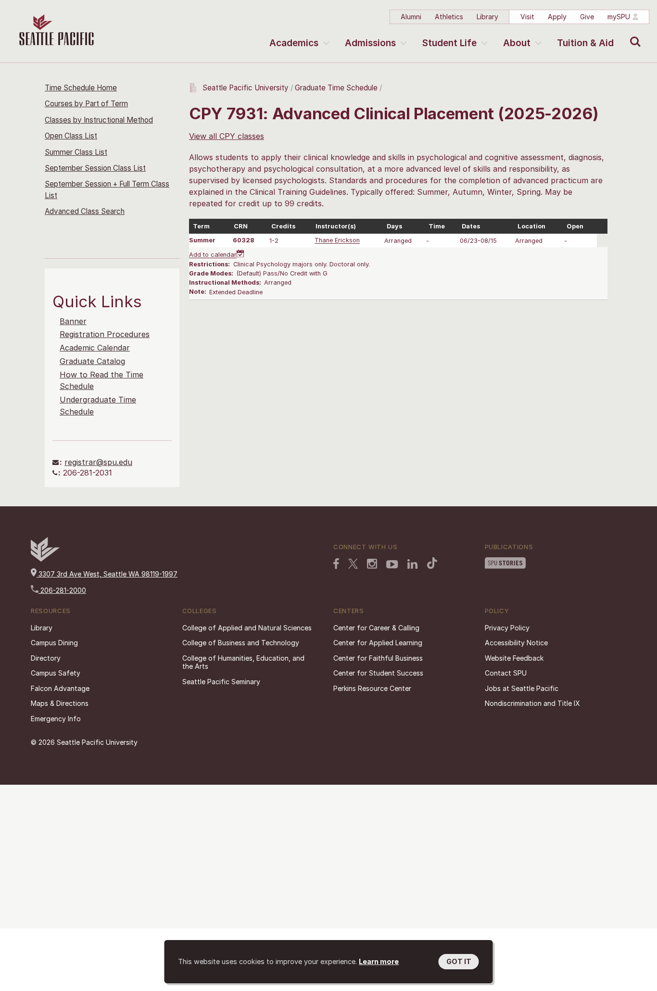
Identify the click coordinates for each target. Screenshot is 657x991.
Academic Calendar (95, 347)
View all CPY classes (226, 136)
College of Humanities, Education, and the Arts (243, 662)
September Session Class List (95, 168)
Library (487, 17)
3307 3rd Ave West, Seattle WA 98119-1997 (107, 574)
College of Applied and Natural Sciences (247, 628)
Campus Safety (55, 673)
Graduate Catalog (92, 361)
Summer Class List (76, 152)
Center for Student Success (378, 673)
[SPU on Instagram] (372, 564)
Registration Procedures (105, 334)
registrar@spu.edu (98, 462)
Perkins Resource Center (372, 688)
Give (587, 17)
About (517, 43)
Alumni (411, 17)
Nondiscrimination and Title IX (532, 703)
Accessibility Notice (516, 643)
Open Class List (71, 135)
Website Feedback (514, 658)
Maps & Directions (59, 703)
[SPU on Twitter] (353, 563)
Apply (557, 17)
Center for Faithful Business (378, 658)
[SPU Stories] (505, 563)
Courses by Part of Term (86, 103)
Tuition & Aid (585, 43)
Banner (73, 321)
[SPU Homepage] (45, 559)
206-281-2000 (62, 590)
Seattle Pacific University (245, 87)
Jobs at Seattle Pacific (521, 688)
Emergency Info (56, 719)
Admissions (370, 43)
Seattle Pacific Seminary (221, 681)
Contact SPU (506, 673)
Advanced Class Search (85, 211)
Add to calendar (213, 255)
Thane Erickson (337, 240)
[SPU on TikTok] (432, 563)
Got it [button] (458, 961)
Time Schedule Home (81, 87)
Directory (46, 658)
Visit (527, 17)
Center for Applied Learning (377, 643)
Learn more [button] (379, 961)
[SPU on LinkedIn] (412, 564)
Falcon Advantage (60, 688)
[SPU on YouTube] (392, 564)
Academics (293, 43)
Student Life (449, 43)
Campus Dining (54, 643)
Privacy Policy (507, 628)
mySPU (618, 17)
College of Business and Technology (240, 643)
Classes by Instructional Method (99, 120)
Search (633, 35)
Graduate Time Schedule (337, 87)
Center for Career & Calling (376, 628)
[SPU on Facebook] (336, 563)
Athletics (449, 17)
